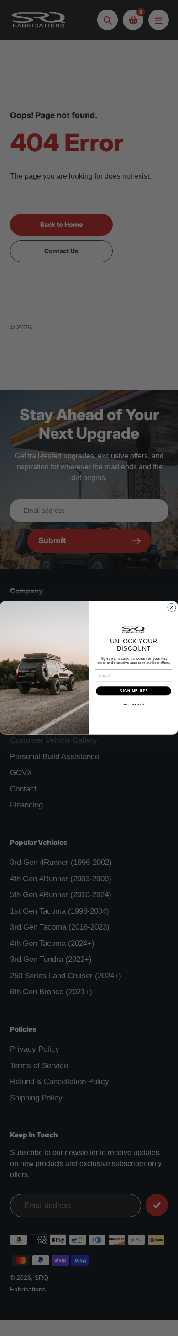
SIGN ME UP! (133, 691)
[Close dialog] (172, 608)
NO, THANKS (134, 704)
